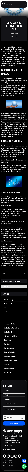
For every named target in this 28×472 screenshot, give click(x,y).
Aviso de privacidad (7, 462)
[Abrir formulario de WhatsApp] (24, 466)
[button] (25, 4)
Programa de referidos (8, 460)
